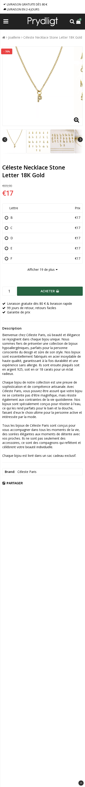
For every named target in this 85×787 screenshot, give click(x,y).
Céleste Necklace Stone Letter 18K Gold (52, 37)
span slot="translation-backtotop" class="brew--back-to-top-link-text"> (81, 783)
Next (80, 139)
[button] (79, 21)
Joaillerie (14, 37)
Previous (4, 139)
